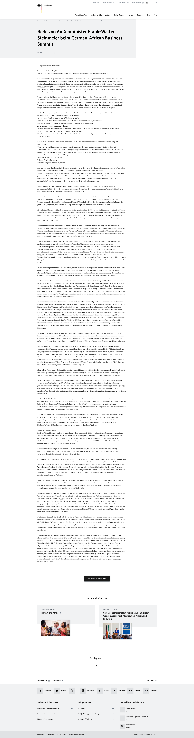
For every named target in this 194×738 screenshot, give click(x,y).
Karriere (139, 15)
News (148, 15)
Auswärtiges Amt (81, 15)
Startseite (40, 21)
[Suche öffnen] (155, 15)
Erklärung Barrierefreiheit (76, 734)
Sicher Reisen (118, 15)
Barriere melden (61, 734)
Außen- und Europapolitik (100, 15)
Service (130, 15)
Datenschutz (50, 734)
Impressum (40, 734)
